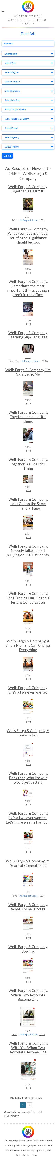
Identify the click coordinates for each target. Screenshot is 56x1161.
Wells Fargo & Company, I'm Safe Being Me (28, 372)
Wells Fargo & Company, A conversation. (28, 732)
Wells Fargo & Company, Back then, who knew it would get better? (28, 777)
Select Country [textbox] (12, 81)
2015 (28, 357)
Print (14, 220)
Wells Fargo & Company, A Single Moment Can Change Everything (28, 645)
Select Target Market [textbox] (16, 109)
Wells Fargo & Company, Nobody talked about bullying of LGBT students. (28, 550)
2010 (28, 978)
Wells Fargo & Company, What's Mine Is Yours (28, 906)
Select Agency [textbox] (12, 137)
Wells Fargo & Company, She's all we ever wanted (28, 689)
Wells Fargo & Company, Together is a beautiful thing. (28, 416)
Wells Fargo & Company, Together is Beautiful (28, 188)
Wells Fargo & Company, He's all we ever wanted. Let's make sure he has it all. (28, 817)
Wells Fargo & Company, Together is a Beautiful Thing (28, 463)
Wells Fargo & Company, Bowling (28, 948)
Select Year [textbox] (10, 62)
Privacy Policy (11, 1115)
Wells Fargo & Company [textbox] (17, 118)
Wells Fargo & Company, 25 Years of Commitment (28, 863)
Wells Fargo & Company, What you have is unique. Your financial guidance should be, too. (28, 235)
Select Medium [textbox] (12, 100)
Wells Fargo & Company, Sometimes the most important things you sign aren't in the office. (28, 288)
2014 (28, 533)
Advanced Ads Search (29, 1112)
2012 (28, 934)
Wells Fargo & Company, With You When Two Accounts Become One (28, 1047)
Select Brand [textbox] (11, 127)
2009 (28, 1030)
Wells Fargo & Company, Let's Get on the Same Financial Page (28, 503)
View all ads (10, 1112)
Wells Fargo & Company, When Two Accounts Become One (28, 994)
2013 (28, 718)
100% (42, 220)
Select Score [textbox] (11, 53)
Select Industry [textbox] (12, 90)
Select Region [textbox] (12, 72)
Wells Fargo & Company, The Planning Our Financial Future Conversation (28, 597)
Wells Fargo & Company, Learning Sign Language (28, 334)
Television (14, 360)
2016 (28, 216)
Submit (7, 155)
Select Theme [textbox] (12, 146)
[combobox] (28, 54)
